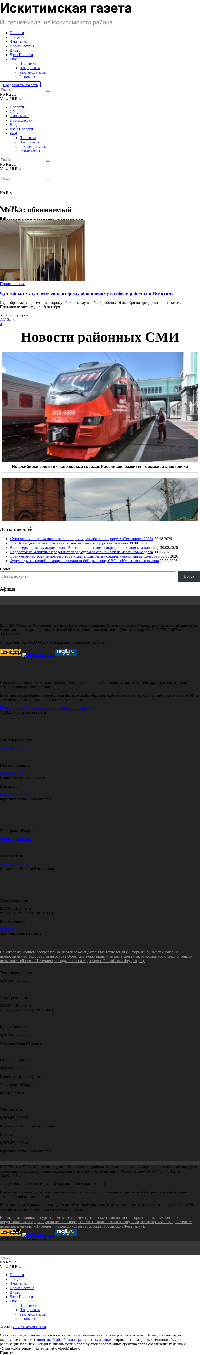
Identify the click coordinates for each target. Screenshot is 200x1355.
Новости (17, 33)
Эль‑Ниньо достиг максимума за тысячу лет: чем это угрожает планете (69, 543)
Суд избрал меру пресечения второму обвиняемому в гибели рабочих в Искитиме (86, 293)
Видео (15, 50)
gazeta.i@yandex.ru (15, 839)
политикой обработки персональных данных (74, 1339)
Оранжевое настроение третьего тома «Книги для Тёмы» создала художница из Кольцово (85, 556)
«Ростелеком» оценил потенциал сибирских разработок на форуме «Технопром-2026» (81, 539)
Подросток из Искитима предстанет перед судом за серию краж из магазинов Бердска (81, 552)
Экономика (19, 41)
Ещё (13, 59)
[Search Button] (48, 91)
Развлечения (30, 77)
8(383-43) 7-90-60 (14, 748)
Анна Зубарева (17, 315)
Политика (28, 63)
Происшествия (22, 46)
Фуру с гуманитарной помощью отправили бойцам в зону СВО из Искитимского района (84, 561)
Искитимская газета (29, 1327)
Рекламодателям (33, 72)
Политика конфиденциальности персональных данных (46, 708)
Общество (18, 37)
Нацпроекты (30, 68)
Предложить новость (20, 85)
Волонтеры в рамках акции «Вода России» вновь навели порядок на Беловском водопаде (84, 547)
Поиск (5, 569)
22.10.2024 (9, 319)
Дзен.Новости (21, 55)
